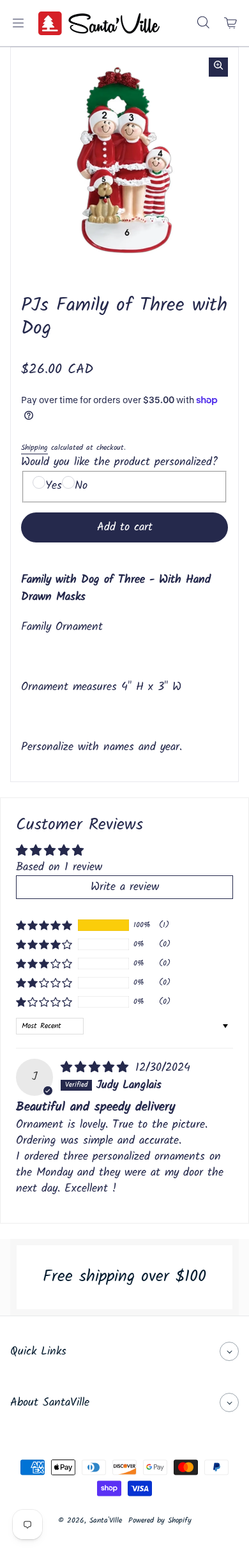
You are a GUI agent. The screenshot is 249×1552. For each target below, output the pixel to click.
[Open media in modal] (218, 67)
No (81, 486)
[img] (97, 1068)
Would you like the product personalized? (119, 462)
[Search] (203, 23)
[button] (44, 925)
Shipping (34, 448)
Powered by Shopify (160, 1520)
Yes (53, 486)
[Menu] (18, 23)
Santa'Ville (105, 1520)
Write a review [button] (125, 887)
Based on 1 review (59, 867)
